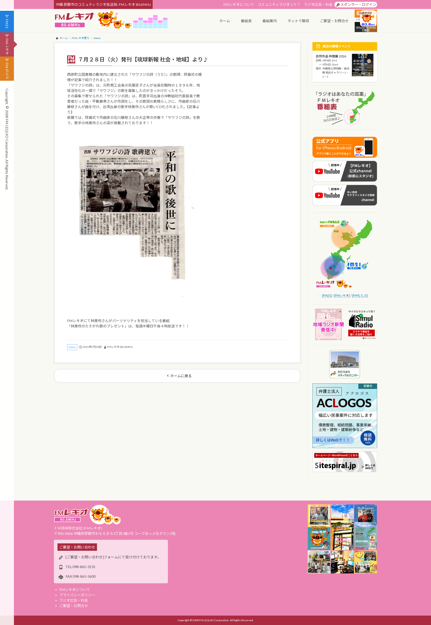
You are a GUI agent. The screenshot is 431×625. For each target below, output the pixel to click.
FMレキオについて (238, 4)
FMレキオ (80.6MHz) (120, 346)
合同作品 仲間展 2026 (331, 56)
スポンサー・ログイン (358, 4)
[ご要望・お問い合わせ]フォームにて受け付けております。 (113, 557)
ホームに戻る (181, 376)
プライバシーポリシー (77, 595)
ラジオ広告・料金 (318, 4)
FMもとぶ (7, 71)
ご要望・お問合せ (73, 605)
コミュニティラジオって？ (279, 4)
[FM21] (327, 295)
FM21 (7, 23)
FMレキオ (7, 46)
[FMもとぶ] (360, 295)
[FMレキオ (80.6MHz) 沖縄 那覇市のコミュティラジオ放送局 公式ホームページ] (93, 20)
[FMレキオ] (342, 295)
